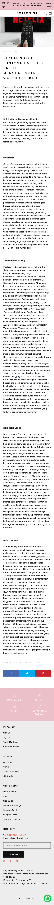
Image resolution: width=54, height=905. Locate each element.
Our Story (7, 762)
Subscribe (13, 854)
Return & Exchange (12, 805)
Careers (6, 767)
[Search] (45, 13)
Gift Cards (8, 776)
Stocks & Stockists (11, 771)
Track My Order (10, 742)
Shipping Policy (10, 814)
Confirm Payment (11, 746)
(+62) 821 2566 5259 (16, 835)
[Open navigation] (3, 13)
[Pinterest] (3, 7)
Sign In (6, 737)
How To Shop (9, 791)
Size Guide (8, 801)
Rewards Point (10, 810)
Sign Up (6, 733)
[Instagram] (3, 3)
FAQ (5, 796)
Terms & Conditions (12, 819)
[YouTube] (8, 3)
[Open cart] (50, 13)
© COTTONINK (27, 899)
